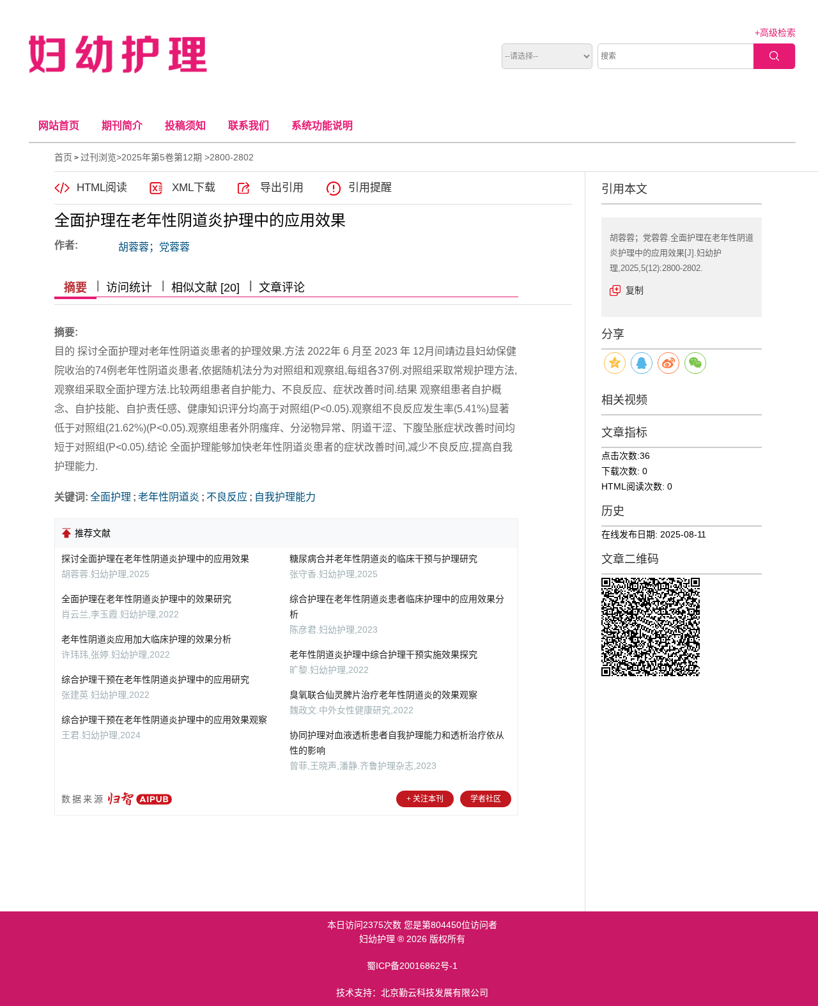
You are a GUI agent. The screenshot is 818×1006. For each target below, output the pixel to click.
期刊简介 (122, 125)
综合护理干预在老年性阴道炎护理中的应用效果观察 (164, 720)
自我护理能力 (285, 496)
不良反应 (226, 496)
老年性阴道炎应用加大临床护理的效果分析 (146, 639)
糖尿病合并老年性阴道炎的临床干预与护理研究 (383, 558)
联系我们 (248, 125)
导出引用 (282, 188)
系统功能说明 (322, 125)
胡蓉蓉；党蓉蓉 (154, 247)
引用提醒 (370, 188)
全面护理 (110, 496)
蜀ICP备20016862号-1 (412, 966)
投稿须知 (185, 125)
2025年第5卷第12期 (161, 157)
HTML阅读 (102, 188)
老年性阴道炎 (168, 496)
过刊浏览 (98, 157)
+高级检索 (775, 32)
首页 (63, 157)
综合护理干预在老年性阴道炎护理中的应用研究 (155, 679)
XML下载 (193, 188)
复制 (635, 290)
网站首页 (58, 125)
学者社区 (485, 798)
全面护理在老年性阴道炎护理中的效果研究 (146, 599)
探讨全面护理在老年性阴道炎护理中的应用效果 (155, 558)
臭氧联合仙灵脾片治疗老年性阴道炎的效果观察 (383, 695)
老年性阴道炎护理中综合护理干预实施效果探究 (383, 654)
